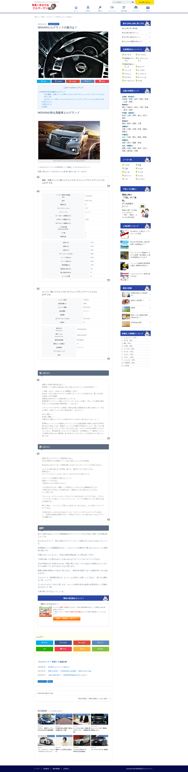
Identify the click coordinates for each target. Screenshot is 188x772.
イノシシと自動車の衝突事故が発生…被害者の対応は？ (140, 264)
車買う (100, 11)
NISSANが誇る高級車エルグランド (52, 92)
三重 (139, 123)
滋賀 (144, 129)
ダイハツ (127, 176)
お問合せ (66, 768)
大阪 (124, 129)
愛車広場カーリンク (129, 65)
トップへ (37, 768)
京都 (134, 129)
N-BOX (127, 363)
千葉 (141, 107)
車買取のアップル (129, 59)
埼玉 (136, 107)
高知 (139, 143)
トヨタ (126, 165)
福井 (124, 118)
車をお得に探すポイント (130, 33)
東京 (124, 107)
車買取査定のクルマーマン (144, 768)
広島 (129, 137)
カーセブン (142, 55)
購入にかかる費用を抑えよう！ (132, 41)
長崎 (134, 148)
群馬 (131, 110)
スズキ (140, 168)
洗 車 (147, 11)
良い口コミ (46, 102)
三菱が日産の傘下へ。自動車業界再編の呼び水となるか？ (68, 675)
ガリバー (141, 67)
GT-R (126, 340)
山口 (124, 137)
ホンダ (126, 172)
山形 (125, 102)
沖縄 (136, 151)
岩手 (136, 99)
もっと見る (125, 365)
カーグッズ (112, 11)
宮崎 (124, 151)
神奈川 (130, 107)
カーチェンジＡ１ (143, 59)
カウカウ (127, 77)
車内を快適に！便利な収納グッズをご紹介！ (93, 698)
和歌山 (124, 132)
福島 (131, 102)
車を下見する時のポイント (131, 37)
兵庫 (129, 129)
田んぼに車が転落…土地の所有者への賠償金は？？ (140, 243)
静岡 (134, 123)
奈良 (139, 129)
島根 (144, 137)
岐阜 (129, 123)
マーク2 (126, 349)
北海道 (124, 99)
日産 (139, 165)
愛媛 (134, 143)
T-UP (140, 81)
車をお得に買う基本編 (129, 28)
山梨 (129, 115)
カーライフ (135, 11)
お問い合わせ (145, 2)
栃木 (125, 110)
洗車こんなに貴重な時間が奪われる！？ (139, 316)
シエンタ (127, 360)
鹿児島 (130, 151)
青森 (131, 99)
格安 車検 (124, 11)
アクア (126, 354)
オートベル (142, 77)
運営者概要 (56, 768)
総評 (44, 107)
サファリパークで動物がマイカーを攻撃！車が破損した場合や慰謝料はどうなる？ (140, 255)
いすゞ (126, 179)
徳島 (124, 143)
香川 (129, 143)
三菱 (126, 168)
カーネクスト (129, 81)
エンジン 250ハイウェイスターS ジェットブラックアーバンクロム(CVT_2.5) (74, 99)
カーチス (127, 55)
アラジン (127, 74)
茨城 (146, 107)
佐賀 (129, 148)
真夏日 (133, 308)
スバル (140, 176)
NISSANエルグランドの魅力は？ (59, 667)
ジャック (127, 70)
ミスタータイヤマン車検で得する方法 (140, 275)
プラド (126, 357)
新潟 (124, 115)
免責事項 (46, 768)
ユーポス (141, 70)
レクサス (141, 179)
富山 (139, 115)
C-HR (126, 346)
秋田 (141, 99)
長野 (134, 115)
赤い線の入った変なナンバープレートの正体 (140, 232)
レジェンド (128, 337)
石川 (144, 115)
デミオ (126, 351)
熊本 (139, 148)
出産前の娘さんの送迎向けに (139, 294)
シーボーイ (142, 74)
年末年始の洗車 (136, 322)
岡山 (134, 137)
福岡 (124, 148)
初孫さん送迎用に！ (137, 300)
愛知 (124, 123)
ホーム (76, 11)
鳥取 (139, 137)
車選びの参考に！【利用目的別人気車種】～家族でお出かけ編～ (70, 671)
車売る (88, 11)
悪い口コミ (46, 104)
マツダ (140, 172)
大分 (144, 148)
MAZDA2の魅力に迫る (45, 693)
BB (125, 343)
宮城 (146, 99)
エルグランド (44, 662)
